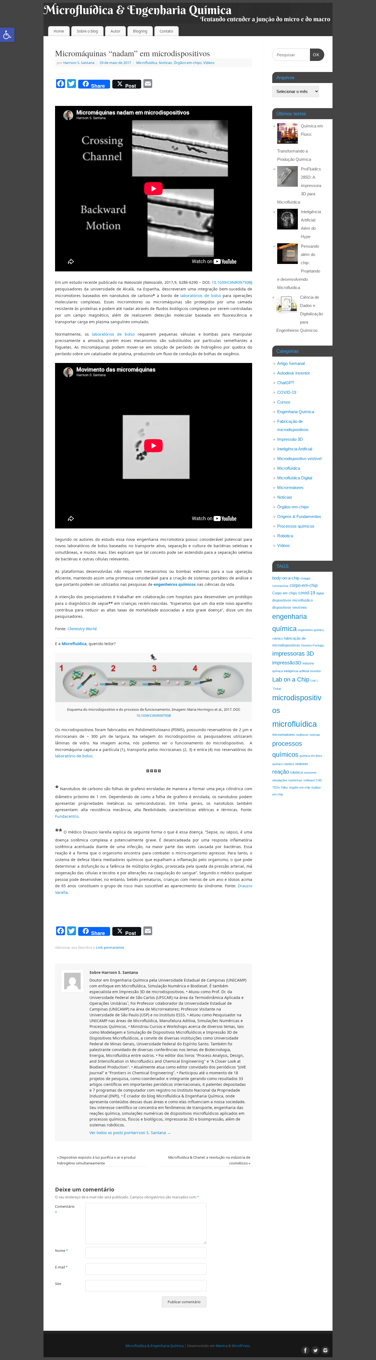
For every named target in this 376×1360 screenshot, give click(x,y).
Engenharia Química (295, 411)
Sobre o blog (87, 31)
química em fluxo (310, 755)
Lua (312, 680)
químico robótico (283, 764)
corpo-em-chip (304, 585)
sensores (310, 772)
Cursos (283, 402)
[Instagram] (324, 1349)
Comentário (62, 1209)
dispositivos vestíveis (289, 607)
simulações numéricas (287, 780)
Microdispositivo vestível (299, 458)
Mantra (222, 1345)
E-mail (61, 1267)
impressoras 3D (293, 653)
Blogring (140, 31)
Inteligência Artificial (294, 449)
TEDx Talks (280, 787)
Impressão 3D (290, 439)
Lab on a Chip (290, 679)
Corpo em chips (284, 593)
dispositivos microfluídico (292, 600)
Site (58, 1283)
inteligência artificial (296, 671)
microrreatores (283, 735)
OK (315, 53)
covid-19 (306, 592)
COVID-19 (286, 392)
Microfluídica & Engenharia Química (155, 1345)
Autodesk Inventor (293, 373)
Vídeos (208, 62)
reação (280, 772)
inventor (315, 671)
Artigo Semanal (291, 363)
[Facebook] (305, 1349)
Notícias (165, 62)
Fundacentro (66, 816)
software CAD (312, 780)
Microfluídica (146, 62)
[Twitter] (314, 1349)
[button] (7, 35)
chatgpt (305, 578)
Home (59, 31)
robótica (296, 772)
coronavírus (280, 585)
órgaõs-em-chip (299, 787)
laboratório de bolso (73, 755)
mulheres (302, 734)
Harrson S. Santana (78, 62)
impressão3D (286, 663)
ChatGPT (285, 382)
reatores (301, 764)
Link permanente (110, 947)
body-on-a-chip (285, 578)
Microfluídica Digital (294, 477)
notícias (315, 734)
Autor (115, 31)
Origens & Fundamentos (299, 516)
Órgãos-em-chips (188, 62)
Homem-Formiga (312, 645)
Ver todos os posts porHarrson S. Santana (130, 1132)
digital (320, 593)
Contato (166, 31)
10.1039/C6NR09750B (231, 282)
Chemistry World (81, 628)
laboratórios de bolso (200, 295)
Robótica (285, 535)
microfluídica (294, 723)
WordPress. (241, 1345)
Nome (61, 1250)
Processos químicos (295, 526)
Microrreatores (290, 487)
